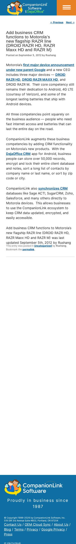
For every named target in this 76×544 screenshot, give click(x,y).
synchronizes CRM (53, 188)
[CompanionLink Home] (28, 7)
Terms (19, 529)
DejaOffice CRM (18, 154)
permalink (28, 249)
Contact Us (12, 524)
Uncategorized (43, 245)
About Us (61, 524)
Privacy (32, 529)
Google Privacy (53, 529)
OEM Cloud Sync (38, 524)
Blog (7, 529)
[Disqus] (40, 313)
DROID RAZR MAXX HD (40, 79)
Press (8, 534)
